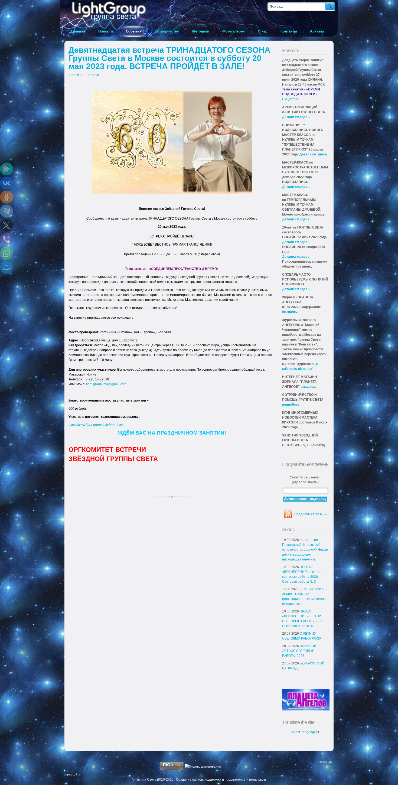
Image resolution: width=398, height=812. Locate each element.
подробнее (290, 404)
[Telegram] (6, 211)
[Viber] (6, 239)
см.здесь (289, 312)
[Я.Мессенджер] (6, 168)
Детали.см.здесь (295, 242)
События (76, 75)
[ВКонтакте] (6, 183)
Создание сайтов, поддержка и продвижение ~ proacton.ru (221, 779)
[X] (6, 225)
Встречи (92, 75)
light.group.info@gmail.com (106, 384)
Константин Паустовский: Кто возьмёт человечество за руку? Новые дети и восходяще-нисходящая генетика (305, 549)
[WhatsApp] (6, 253)
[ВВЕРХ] (325, 762)
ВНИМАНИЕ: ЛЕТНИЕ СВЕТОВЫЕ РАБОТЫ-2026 (300, 651)
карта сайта (72, 774)
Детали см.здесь (295, 117)
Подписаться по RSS (310, 514)
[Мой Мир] (6, 267)
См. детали (290, 99)
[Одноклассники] (6, 197)
